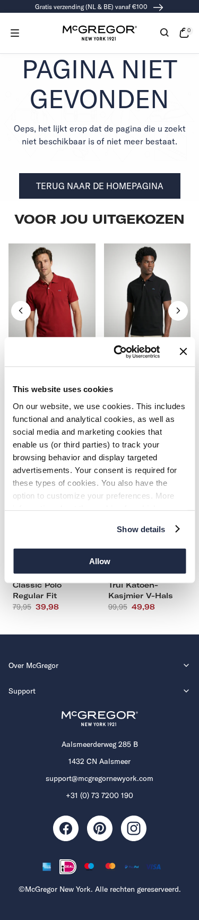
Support (22, 691)
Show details (141, 528)
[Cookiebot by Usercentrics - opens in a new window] (118, 352)
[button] (14, 33)
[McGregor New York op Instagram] (133, 828)
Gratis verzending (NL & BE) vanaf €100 (92, 7)
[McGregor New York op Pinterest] (100, 828)
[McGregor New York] (100, 33)
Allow (99, 561)
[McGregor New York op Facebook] (66, 828)
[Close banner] (183, 351)
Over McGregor (33, 665)
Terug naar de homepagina (99, 186)
